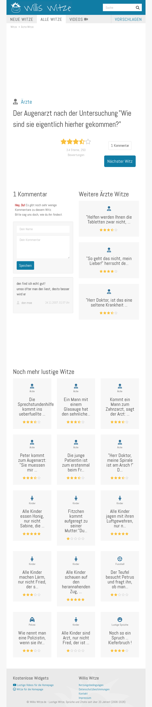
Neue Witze (21, 19)
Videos (77, 19)
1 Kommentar (120, 145)
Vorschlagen (128, 19)
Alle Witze (51, 19)
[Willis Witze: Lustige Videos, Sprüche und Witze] (40, 7)
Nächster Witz (120, 161)
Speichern (25, 265)
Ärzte (26, 101)
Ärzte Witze (27, 27)
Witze (14, 27)
